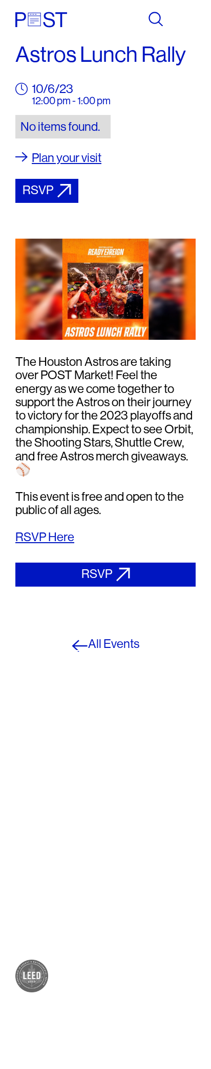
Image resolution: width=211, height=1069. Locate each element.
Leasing (32, 932)
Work (26, 840)
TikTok (125, 829)
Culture (31, 829)
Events (30, 901)
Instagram (133, 809)
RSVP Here (44, 537)
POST (28, 799)
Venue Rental (44, 942)
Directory (35, 891)
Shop (27, 809)
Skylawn (34, 860)
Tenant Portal (139, 860)
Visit (24, 881)
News (28, 911)
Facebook (133, 799)
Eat (22, 819)
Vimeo (125, 840)
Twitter (126, 819)
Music (28, 850)
